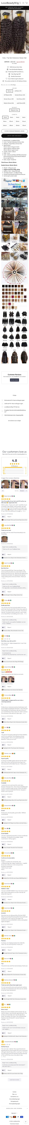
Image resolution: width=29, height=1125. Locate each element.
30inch (17, 125)
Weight (14, 107)
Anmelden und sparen (14, 1108)
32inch (24, 125)
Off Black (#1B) (8, 95)
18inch (4, 121)
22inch (17, 121)
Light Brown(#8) (21, 103)
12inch (11, 117)
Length (14, 114)
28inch (11, 125)
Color (14, 88)
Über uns (14, 1094)
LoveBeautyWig (10, 3)
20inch (11, 121)
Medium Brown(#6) (9, 103)
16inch (23, 117)
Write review (14, 380)
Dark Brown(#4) (21, 99)
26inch (5, 125)
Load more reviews (14, 1079)
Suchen (14, 1092)
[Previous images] (3, 484)
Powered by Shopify (14, 1123)
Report (9, 516)
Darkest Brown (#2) (20, 95)
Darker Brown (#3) (9, 99)
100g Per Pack (14, 110)
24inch (24, 121)
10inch (5, 117)
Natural (10, 91)
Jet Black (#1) (17, 91)
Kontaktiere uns (14, 1096)
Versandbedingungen (14, 1099)
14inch (17, 117)
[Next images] (26, 484)
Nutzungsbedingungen (14, 1103)
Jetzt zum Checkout (14, 135)
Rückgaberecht (14, 1101)
